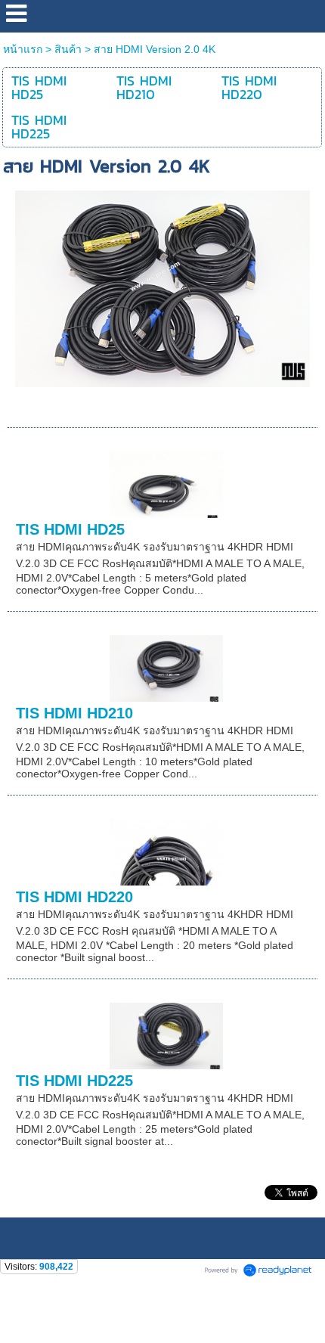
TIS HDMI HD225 (74, 1080)
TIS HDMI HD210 (74, 713)
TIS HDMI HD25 (70, 529)
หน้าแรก (24, 49)
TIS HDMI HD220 (74, 897)
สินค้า (68, 49)
